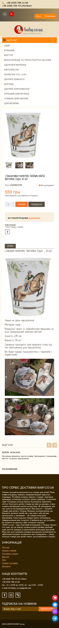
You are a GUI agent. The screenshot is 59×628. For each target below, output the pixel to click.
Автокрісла (11, 69)
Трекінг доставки (10, 563)
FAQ (4, 560)
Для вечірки (11, 103)
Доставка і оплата (10, 554)
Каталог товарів (9, 550)
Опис (10, 246)
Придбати (36, 205)
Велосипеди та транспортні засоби (27, 60)
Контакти (6, 566)
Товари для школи (16, 98)
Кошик (21, 204)
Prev (49, 445)
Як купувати (47, 185)
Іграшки (9, 50)
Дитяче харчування (16, 89)
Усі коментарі (9, 468)
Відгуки (5, 557)
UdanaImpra (34, 218)
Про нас (5, 547)
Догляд (9, 84)
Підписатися (47, 609)
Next (54, 445)
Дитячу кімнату (14, 79)
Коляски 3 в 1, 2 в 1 (15, 74)
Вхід (39, 16)
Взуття (8, 55)
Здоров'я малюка (15, 65)
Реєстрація (50, 16)
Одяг (7, 45)
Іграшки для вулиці (16, 93)
